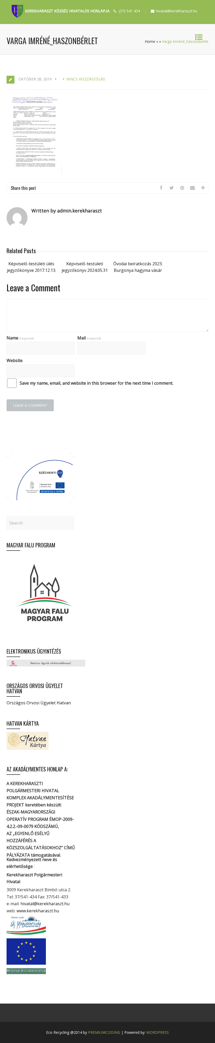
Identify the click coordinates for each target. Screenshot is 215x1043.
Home (150, 41)
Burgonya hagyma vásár (138, 270)
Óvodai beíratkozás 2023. (138, 264)
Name (20, 338)
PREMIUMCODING (104, 1032)
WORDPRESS (157, 1032)
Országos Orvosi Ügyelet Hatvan (39, 703)
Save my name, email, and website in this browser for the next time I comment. (96, 383)
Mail (89, 338)
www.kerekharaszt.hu (38, 911)
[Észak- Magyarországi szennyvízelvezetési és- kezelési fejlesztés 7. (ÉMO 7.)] (41, 501)
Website (15, 360)
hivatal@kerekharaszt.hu (44, 904)
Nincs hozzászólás (85, 79)
